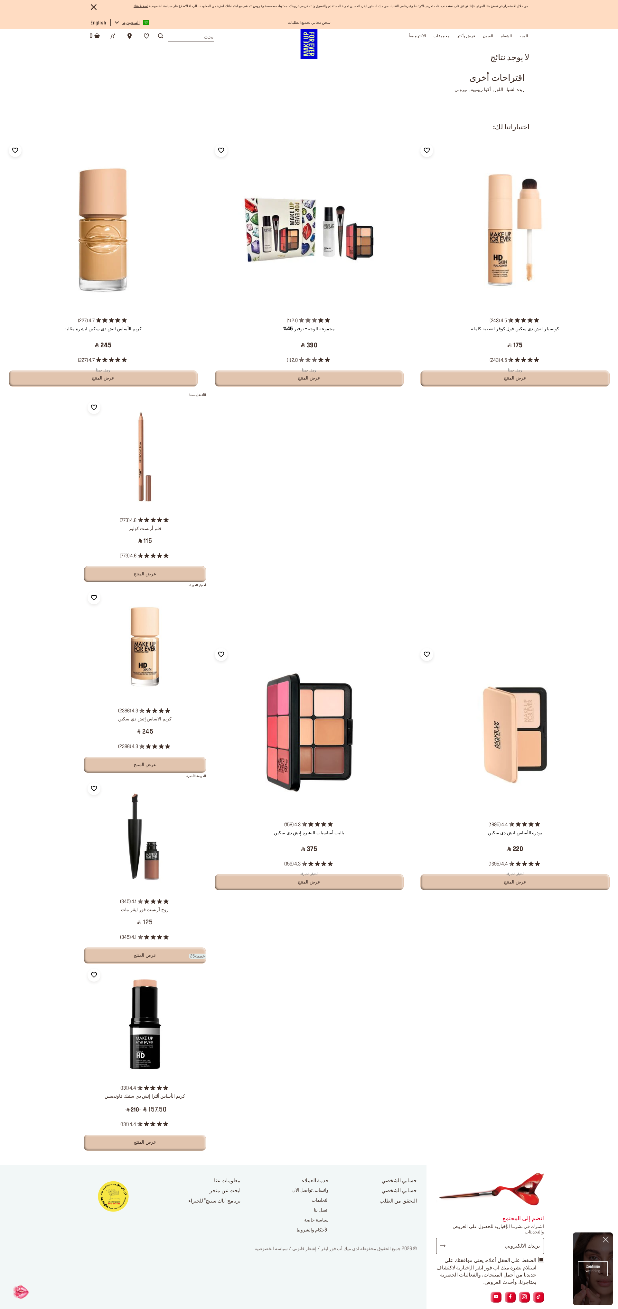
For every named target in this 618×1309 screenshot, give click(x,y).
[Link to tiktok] (538, 1297)
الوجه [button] (524, 36)
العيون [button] (488, 36)
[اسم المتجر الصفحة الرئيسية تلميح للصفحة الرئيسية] (308, 44)
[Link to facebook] (510, 1297)
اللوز (498, 89)
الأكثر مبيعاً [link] (417, 36)
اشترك (445, 1246)
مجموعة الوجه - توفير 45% (308, 329)
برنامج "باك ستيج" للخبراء (214, 1201)
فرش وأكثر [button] (466, 36)
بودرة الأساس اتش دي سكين (515, 833)
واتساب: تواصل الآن (310, 1190)
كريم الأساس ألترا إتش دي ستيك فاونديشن (145, 1096)
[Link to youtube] (496, 1297)
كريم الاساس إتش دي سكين (144, 719)
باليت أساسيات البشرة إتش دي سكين (309, 833)
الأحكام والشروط (312, 1230)
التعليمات (320, 1200)
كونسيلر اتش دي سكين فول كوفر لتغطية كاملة (515, 329)
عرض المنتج (145, 574)
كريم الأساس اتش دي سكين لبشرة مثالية (103, 329)
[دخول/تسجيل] (113, 36)
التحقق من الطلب (398, 1201)
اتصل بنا (321, 1210)
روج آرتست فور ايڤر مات (144, 910)
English (98, 23)
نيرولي (460, 89)
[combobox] (191, 35)
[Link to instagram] (524, 1297)
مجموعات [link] (441, 36)
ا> (141, 6)
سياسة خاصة (316, 1220)
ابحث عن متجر (225, 1190)
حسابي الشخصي (399, 1190)
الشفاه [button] (506, 36)
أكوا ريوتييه (481, 89)
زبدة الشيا (516, 89)
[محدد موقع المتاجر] (130, 36)
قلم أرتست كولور (145, 528)
